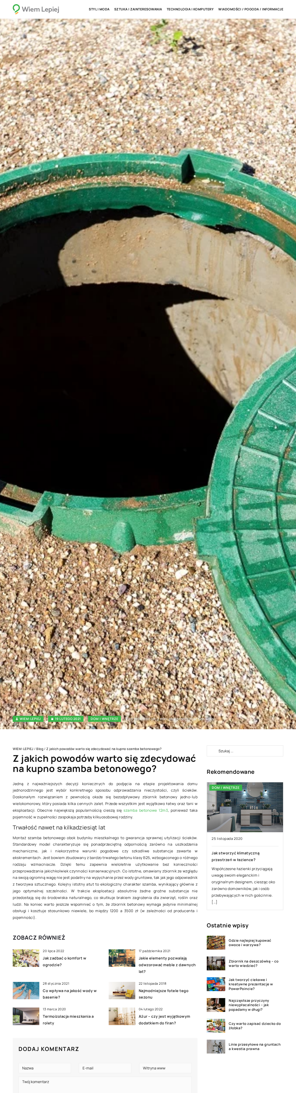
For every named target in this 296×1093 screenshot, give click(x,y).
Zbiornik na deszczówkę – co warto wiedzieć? (254, 963)
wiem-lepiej (30, 718)
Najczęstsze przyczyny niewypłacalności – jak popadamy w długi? (249, 1005)
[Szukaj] (212, 750)
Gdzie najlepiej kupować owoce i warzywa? (250, 942)
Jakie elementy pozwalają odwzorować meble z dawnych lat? (167, 965)
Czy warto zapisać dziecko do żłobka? (255, 1025)
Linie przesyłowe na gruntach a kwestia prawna (255, 1046)
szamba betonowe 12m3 (145, 810)
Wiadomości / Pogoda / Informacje (250, 9)
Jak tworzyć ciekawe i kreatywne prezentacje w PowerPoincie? (251, 984)
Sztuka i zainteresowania (138, 9)
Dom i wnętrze (104, 719)
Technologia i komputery (190, 9)
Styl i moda (99, 9)
